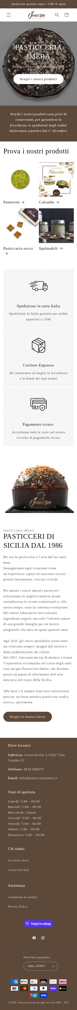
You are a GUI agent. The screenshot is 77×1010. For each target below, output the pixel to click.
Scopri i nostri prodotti (38, 79)
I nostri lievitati (18, 869)
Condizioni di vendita (22, 897)
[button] (8, 15)
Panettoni (11, 202)
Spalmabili (48, 248)
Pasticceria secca (18, 248)
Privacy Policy (17, 906)
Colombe (46, 202)
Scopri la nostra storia (27, 717)
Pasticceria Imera (27, 1002)
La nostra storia (18, 860)
